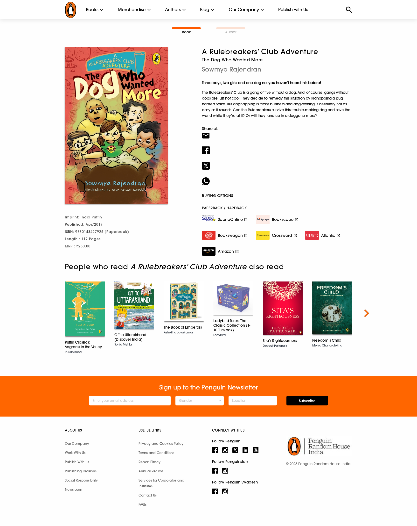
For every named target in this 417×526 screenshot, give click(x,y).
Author (230, 32)
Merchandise (132, 9)
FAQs (142, 504)
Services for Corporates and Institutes (161, 483)
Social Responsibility (81, 480)
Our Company (244, 9)
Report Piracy (149, 462)
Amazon (226, 251)
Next (366, 313)
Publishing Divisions (81, 471)
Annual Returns (151, 471)
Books (92, 9)
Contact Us (148, 495)
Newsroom (73, 489)
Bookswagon (230, 235)
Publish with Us (293, 9)
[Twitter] (277, 163)
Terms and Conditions (156, 453)
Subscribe (307, 401)
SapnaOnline (230, 219)
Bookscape (282, 219)
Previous (50, 313)
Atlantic (328, 235)
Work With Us (75, 453)
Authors (173, 9)
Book (186, 32)
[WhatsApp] (277, 178)
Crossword (282, 235)
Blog (204, 9)
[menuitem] (92, 9)
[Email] (277, 132)
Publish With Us (77, 462)
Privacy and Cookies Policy (161, 443)
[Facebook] (277, 147)
